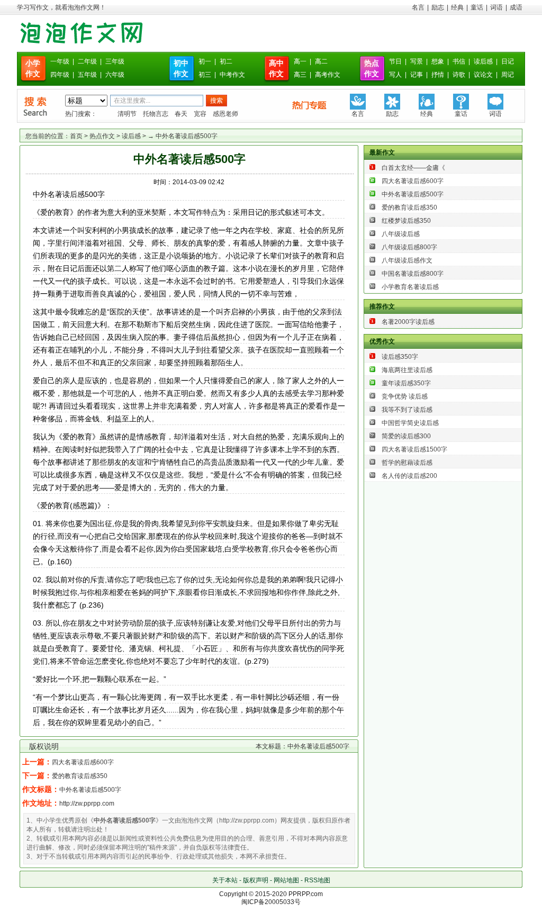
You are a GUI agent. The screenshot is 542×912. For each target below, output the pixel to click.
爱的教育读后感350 (79, 776)
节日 (395, 61)
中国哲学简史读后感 (410, 423)
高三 (300, 74)
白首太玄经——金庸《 (413, 167)
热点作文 (102, 136)
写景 (416, 61)
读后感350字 (400, 356)
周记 (507, 74)
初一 (204, 61)
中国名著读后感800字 (413, 273)
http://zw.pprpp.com (86, 803)
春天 (181, 114)
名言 (418, 7)
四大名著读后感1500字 (414, 449)
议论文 (483, 74)
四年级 (59, 74)
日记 (507, 61)
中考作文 (232, 74)
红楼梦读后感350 (406, 220)
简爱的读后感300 (406, 436)
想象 (437, 61)
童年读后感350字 (406, 383)
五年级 (87, 74)
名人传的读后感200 (409, 476)
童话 (477, 7)
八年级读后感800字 (409, 247)
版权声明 (255, 880)
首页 (76, 136)
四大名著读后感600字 (83, 762)
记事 (416, 74)
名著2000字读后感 (408, 322)
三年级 (114, 61)
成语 (516, 7)
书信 (459, 61)
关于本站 (225, 880)
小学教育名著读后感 (410, 287)
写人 (395, 74)
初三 (204, 74)
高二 (321, 61)
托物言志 (155, 114)
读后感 (483, 61)
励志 (437, 7)
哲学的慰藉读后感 (407, 462)
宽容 (200, 114)
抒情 (437, 74)
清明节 (127, 114)
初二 (226, 61)
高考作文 (327, 74)
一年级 (59, 61)
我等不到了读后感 (407, 409)
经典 (457, 7)
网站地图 (286, 880)
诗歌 (459, 74)
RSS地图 (317, 880)
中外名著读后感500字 (90, 789)
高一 (300, 61)
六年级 (114, 74)
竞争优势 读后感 (405, 396)
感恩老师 (225, 114)
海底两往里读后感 (407, 370)
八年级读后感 (401, 234)
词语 (496, 7)
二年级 (87, 61)
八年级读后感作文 (407, 260)
